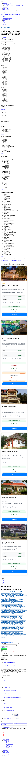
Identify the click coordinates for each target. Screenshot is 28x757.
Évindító (8, 207)
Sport (6, 183)
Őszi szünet (8, 198)
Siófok (4, 23)
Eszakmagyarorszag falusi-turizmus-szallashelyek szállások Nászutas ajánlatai (12, 634)
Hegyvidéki (7, 172)
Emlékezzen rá (4, 646)
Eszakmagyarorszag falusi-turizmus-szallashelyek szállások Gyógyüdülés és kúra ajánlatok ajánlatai (12, 623)
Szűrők (3, 109)
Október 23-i (9, 229)
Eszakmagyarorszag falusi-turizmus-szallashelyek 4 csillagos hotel (12, 600)
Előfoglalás (8, 204)
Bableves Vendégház (9, 497)
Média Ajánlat (7, 694)
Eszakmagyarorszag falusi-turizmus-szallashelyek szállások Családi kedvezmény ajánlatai (12, 629)
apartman (5, 139)
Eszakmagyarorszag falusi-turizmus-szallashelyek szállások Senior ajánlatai (12, 625)
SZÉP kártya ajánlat (10, 223)
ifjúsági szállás (6, 147)
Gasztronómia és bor (10, 217)
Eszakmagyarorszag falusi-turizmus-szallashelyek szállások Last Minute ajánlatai (13, 620)
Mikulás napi (9, 242)
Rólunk (5, 703)
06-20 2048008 (8, 707)
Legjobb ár (8, 254)
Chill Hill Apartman (9, 406)
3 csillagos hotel (6, 142)
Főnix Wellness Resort (10, 285)
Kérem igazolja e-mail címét (7, 653)
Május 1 (8, 248)
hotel (4, 149)
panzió (4, 141)
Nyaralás (8, 253)
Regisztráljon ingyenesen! (14, 651)
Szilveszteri (8, 201)
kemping (5, 150)
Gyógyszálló (7, 173)
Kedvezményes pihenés (11, 246)
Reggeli (5, 130)
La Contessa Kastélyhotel (11, 339)
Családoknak (9, 206)
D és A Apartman (8, 542)
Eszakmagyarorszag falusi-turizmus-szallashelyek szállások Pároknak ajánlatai (13, 627)
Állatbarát (7, 167)
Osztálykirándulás (10, 220)
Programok (5, 7)
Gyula (4, 24)
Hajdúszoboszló (6, 19)
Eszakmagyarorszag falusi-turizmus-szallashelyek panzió (12, 595)
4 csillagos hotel (6, 145)
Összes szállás (6, 27)
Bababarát (7, 165)
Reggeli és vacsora (7, 129)
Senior (7, 212)
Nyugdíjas (7, 166)
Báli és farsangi (9, 234)
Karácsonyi (8, 199)
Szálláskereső (20, 5)
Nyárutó (8, 227)
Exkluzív (7, 179)
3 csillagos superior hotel (8, 144)
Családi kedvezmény (10, 215)
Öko (6, 187)
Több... (2, 134)
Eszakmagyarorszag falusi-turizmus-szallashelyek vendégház (11, 593)
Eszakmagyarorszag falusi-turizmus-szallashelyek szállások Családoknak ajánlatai (11, 617)
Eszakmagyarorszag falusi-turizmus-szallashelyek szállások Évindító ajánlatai (12, 619)
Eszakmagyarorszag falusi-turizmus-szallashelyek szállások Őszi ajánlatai (12, 603)
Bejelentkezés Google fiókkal (7, 642)
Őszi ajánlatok (6, 4)
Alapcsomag (9, 245)
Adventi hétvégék (10, 235)
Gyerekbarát (7, 176)
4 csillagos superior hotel (8, 146)
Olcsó (6, 186)
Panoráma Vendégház (10, 451)
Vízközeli (7, 162)
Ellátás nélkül (6, 131)
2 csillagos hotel (6, 151)
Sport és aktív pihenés (11, 231)
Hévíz (4, 20)
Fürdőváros (7, 164)
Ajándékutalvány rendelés (9, 665)
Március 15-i (9, 224)
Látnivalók (5, 8)
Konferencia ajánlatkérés (9, 662)
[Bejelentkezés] (4, 12)
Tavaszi (8, 251)
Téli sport (7, 184)
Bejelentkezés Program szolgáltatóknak (12, 697)
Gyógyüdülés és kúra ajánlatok (13, 210)
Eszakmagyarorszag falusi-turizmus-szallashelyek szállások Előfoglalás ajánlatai (13, 615)
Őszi (7, 195)
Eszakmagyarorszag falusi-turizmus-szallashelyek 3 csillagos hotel (14, 596)
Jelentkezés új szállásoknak (10, 690)
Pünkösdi (8, 249)
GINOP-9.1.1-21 (8, 718)
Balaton (5, 16)
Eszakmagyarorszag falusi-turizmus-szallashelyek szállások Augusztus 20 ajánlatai (12, 613)
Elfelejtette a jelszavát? (5, 647)
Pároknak (8, 213)
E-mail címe (3, 643)
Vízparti (6, 161)
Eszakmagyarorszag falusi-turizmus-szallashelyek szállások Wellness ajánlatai (12, 606)
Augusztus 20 (9, 202)
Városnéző (7, 171)
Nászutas (5, 181)
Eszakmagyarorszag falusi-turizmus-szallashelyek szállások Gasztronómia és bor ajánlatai (12, 631)
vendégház (5, 140)
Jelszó (2, 645)
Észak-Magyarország (7, 18)
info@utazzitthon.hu (9, 710)
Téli (7, 221)
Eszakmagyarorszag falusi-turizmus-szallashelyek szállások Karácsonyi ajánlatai (12, 609)
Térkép (4, 37)
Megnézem (14, 314)
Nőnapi (7, 237)
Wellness (7, 160)
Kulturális (8, 238)
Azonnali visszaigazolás (10, 159)
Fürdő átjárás (8, 168)
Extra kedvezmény (10, 243)
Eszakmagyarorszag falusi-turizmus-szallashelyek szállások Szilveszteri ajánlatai (14, 611)
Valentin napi (9, 240)
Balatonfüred (6, 21)
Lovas (6, 178)
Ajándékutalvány (7, 3)
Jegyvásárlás (6, 9)
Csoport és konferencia (11, 232)
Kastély (6, 177)
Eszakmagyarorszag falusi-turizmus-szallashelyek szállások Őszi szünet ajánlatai (13, 607)
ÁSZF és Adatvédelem (8, 727)
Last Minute (8, 209)
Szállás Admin (7, 687)
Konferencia (7, 170)
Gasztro (6, 182)
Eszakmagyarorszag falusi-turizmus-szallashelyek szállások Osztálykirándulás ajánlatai (13, 636)
